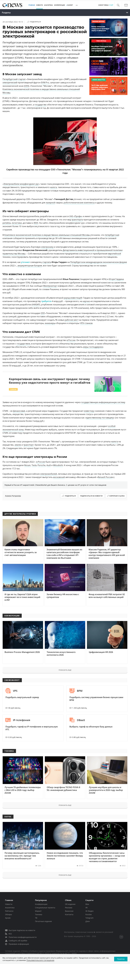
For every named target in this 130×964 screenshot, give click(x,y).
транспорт (28, 444)
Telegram (89, 918)
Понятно (121, 959)
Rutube (88, 914)
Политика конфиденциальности (23, 937)
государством (23, 343)
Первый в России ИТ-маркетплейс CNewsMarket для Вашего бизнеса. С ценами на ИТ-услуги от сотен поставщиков (55, 485)
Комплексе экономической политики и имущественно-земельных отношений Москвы (47, 235)
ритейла (7, 223)
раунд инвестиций (73, 297)
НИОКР (35, 304)
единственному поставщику (100, 417)
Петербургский (10, 79)
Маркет (38, 911)
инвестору (89, 411)
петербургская (112, 235)
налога (53, 187)
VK (86, 907)
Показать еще (65, 670)
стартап (22, 79)
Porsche (41, 465)
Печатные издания (43, 921)
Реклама (68, 907)
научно (86, 301)
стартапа (46, 262)
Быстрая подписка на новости (22, 930)
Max (87, 904)
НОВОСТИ (39, 5)
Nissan (27, 465)
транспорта (77, 219)
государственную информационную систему (103, 402)
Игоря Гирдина (116, 279)
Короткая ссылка (117, 496)
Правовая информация (19, 944)
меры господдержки (93, 347)
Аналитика (48, 5)
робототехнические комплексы (79, 202)
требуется (46, 301)
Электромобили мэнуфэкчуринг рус (21, 184)
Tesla (34, 465)
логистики (17, 223)
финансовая (19, 411)
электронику (47, 247)
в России (71, 340)
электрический (10, 82)
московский (59, 477)
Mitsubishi (58, 465)
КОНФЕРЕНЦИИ (59, 5)
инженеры (50, 323)
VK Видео (89, 911)
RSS (10, 934)
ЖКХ (36, 223)
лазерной (50, 202)
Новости (8, 904)
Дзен (87, 921)
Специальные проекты (45, 907)
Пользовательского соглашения (40, 960)
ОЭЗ (26, 86)
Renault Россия (105, 477)
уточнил (25, 262)
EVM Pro (45, 82)
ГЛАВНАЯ (31, 5)
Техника (38, 914)
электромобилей (48, 473)
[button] (118, 5)
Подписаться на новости (91, 496)
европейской (114, 253)
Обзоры (8, 914)
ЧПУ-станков (86, 323)
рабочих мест (71, 319)
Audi (48, 465)
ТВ (36, 918)
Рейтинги (9, 911)
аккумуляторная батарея (30, 265)
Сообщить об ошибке (18, 940)
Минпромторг (50, 285)
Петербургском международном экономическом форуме (98, 262)
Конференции (41, 904)
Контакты (69, 914)
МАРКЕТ (70, 5)
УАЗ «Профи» (75, 216)
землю (18, 444)
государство (41, 104)
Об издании (70, 904)
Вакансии (69, 911)
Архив (7, 918)
